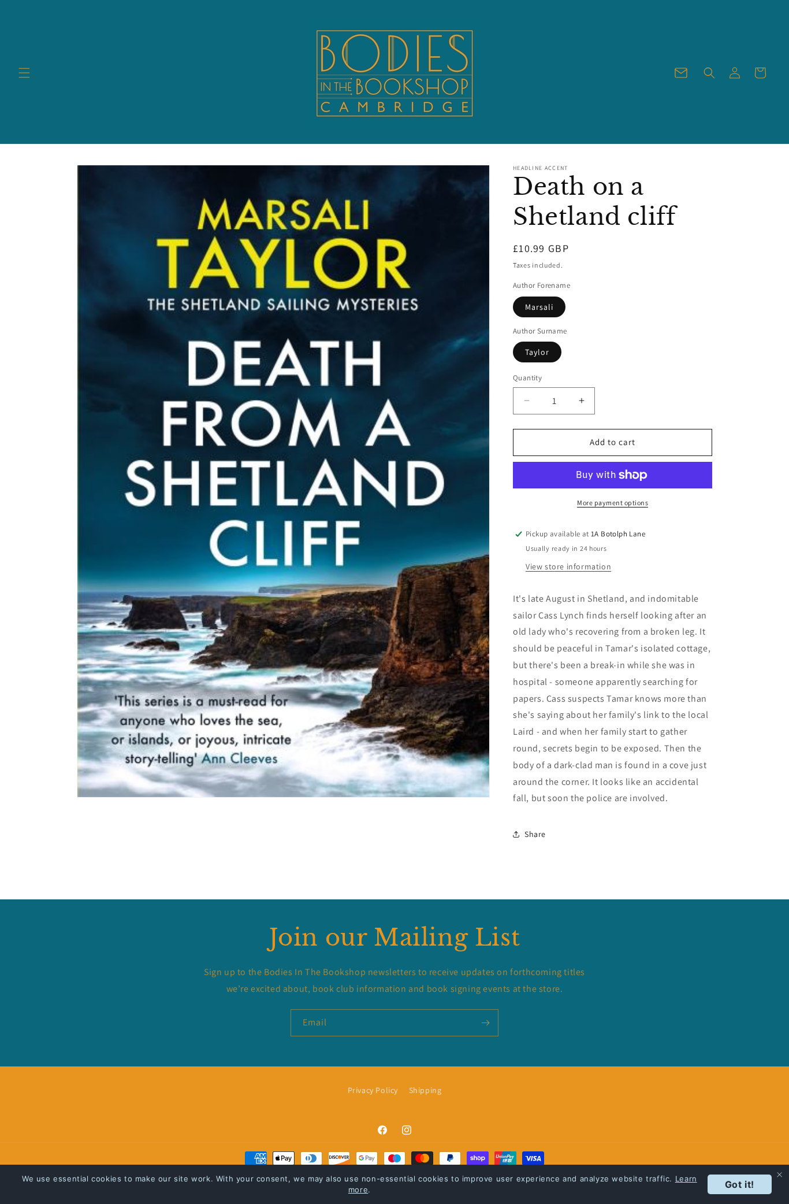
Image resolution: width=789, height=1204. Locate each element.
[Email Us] (681, 73)
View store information (568, 566)
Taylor (537, 352)
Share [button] (535, 834)
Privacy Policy (373, 1090)
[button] (24, 73)
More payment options (612, 502)
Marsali (539, 307)
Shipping (425, 1090)
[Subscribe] (485, 1022)
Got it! (739, 1184)
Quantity (527, 378)
